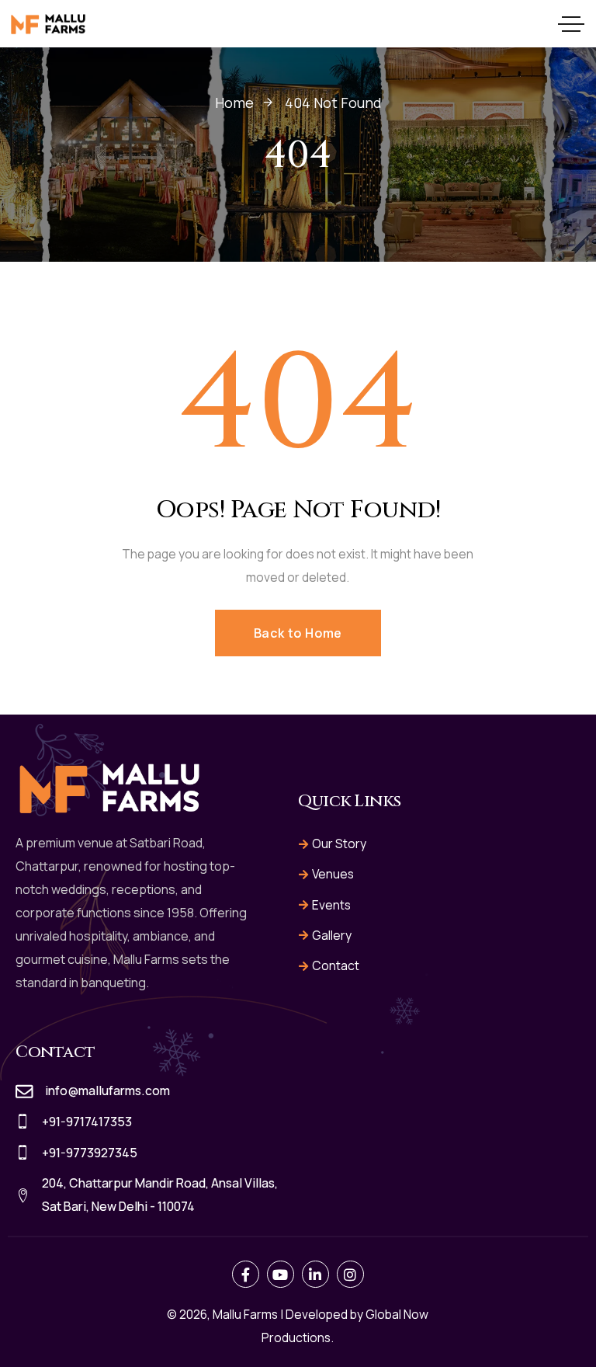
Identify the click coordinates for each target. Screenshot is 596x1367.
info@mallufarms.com (107, 1090)
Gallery (332, 935)
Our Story (339, 843)
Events (331, 904)
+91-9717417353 (87, 1121)
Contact (335, 965)
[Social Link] (245, 1274)
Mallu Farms (245, 1314)
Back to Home (298, 633)
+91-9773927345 (89, 1152)
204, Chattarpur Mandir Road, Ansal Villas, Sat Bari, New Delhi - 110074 (160, 1194)
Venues (333, 873)
